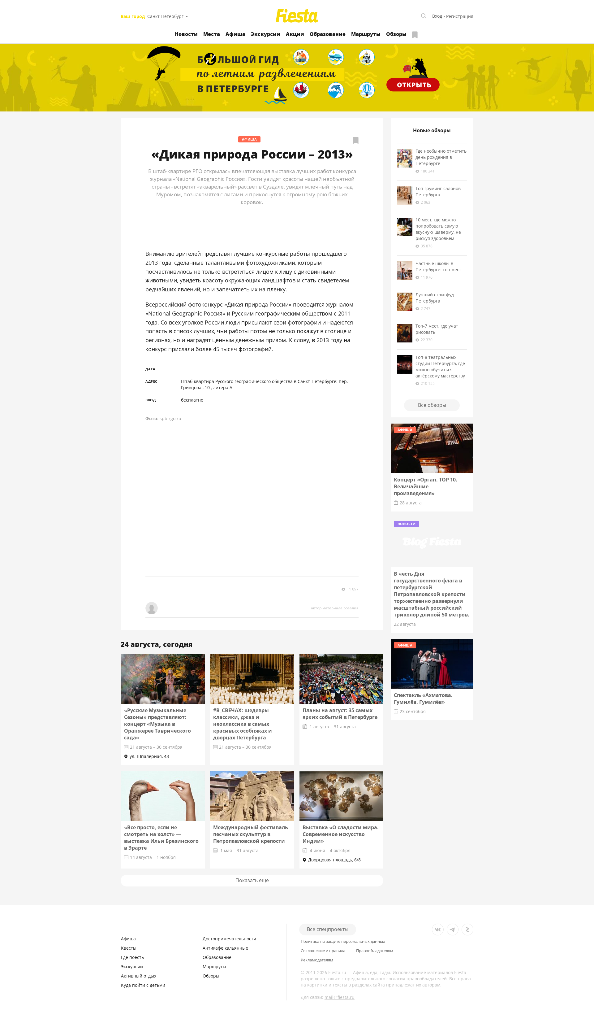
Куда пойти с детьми (143, 985)
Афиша (235, 34)
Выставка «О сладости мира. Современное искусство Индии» (341, 834)
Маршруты (366, 34)
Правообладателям (374, 950)
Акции (295, 34)
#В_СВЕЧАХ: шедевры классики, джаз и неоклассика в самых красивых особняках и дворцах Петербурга (242, 724)
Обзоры (396, 34)
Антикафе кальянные (225, 948)
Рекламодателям (317, 960)
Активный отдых (138, 976)
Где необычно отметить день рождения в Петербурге (441, 157)
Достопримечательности (229, 939)
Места (211, 34)
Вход (437, 16)
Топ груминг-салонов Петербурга (438, 191)
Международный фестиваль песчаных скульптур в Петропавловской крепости (250, 834)
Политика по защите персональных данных (343, 941)
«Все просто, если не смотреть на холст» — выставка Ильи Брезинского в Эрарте (161, 837)
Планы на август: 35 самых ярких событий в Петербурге (340, 714)
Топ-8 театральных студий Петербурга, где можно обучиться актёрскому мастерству (440, 366)
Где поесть (132, 957)
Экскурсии (265, 34)
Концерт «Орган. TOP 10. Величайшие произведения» (425, 486)
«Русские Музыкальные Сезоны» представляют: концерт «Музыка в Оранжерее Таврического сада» (157, 724)
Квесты (128, 948)
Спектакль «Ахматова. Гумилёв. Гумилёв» (423, 698)
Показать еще (252, 880)
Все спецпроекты (327, 929)
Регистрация (459, 16)
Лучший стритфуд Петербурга (434, 298)
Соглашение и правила (323, 950)
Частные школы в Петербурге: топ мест (438, 266)
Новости (186, 34)
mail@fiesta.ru (340, 997)
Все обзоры (432, 405)
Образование (328, 34)
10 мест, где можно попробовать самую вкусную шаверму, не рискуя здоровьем (438, 229)
